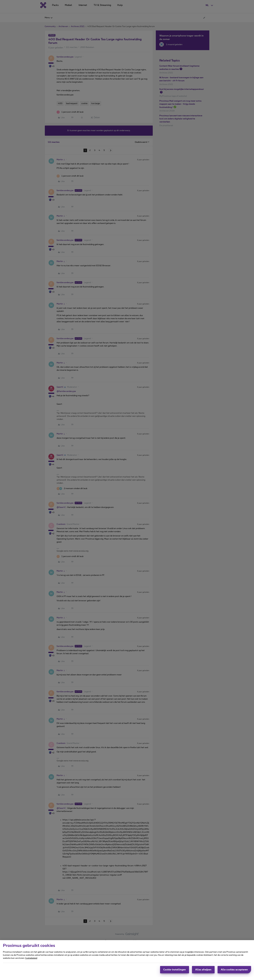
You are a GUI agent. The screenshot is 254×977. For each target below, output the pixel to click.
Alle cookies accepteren (234, 969)
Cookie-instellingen (174, 969)
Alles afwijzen (203, 969)
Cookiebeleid (31, 958)
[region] (127, 958)
